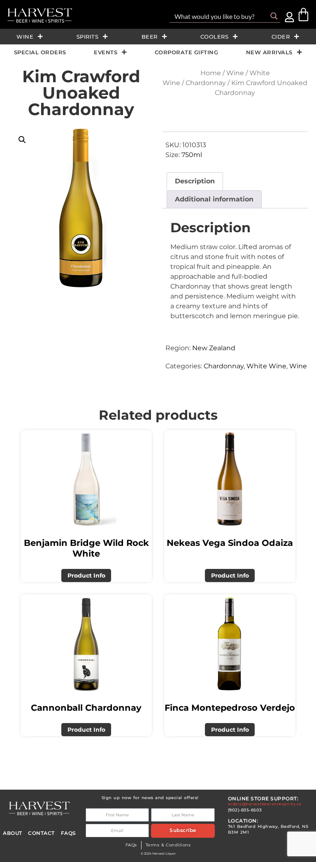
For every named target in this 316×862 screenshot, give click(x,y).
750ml (191, 155)
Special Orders (40, 52)
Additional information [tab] (214, 199)
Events (105, 52)
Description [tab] (195, 181)
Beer (150, 36)
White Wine (266, 366)
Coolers (214, 36)
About (12, 833)
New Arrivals (269, 52)
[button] (22, 139)
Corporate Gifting (186, 52)
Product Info (86, 575)
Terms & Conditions (168, 845)
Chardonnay (206, 83)
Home (210, 73)
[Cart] (303, 14)
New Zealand (213, 348)
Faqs (68, 833)
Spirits (88, 36)
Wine (24, 36)
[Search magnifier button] (274, 16)
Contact (41, 833)
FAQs (131, 845)
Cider (281, 36)
